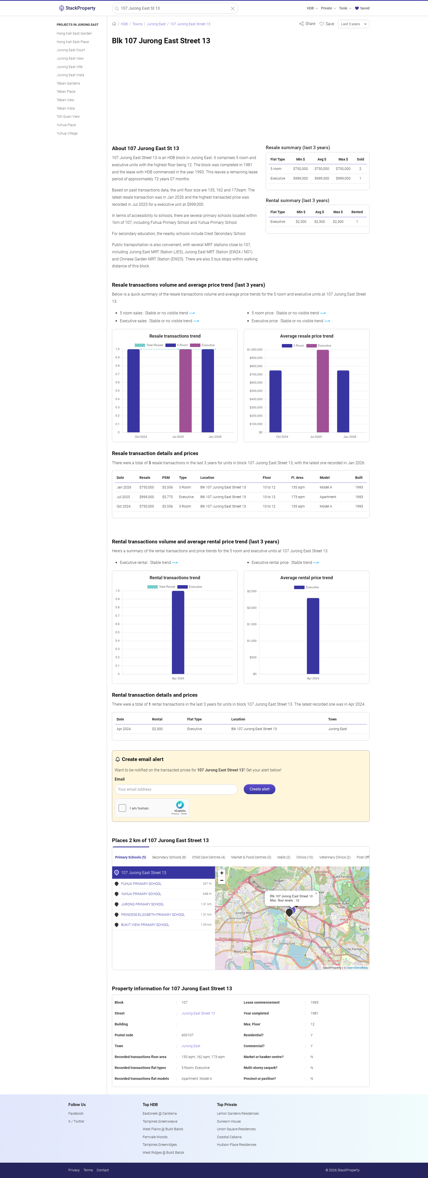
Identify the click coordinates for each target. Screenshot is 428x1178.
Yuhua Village (67, 133)
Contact (103, 1170)
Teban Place (66, 92)
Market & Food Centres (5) (251, 857)
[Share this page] (307, 24)
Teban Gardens (68, 83)
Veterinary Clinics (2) (335, 857)
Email (120, 779)
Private (327, 8)
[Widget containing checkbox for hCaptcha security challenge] (152, 808)
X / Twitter (76, 1121)
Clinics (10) (304, 857)
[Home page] (114, 24)
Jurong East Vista (70, 75)
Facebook (75, 1113)
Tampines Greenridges (160, 1145)
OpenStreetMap (357, 967)
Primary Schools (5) (130, 857)
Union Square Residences (236, 1129)
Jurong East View (70, 58)
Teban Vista (66, 108)
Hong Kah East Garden (74, 33)
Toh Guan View (68, 117)
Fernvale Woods (155, 1137)
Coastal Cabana (229, 1137)
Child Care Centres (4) (208, 857)
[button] (295, 913)
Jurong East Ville (69, 67)
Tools (343, 8)
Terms (88, 1170)
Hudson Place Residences (236, 1145)
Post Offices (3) (368, 857)
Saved (364, 8)
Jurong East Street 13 (198, 1013)
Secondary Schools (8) (169, 857)
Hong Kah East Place (73, 42)
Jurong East (191, 1046)
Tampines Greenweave (160, 1121)
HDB (311, 8)
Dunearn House (229, 1121)
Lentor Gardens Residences (238, 1113)
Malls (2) (284, 857)
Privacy (74, 1170)
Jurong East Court (71, 50)
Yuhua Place (66, 125)
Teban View (65, 100)
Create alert (259, 789)
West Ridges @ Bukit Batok (163, 1153)
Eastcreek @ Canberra (160, 1113)
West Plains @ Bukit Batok (163, 1129)
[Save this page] (326, 24)
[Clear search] (233, 8)
